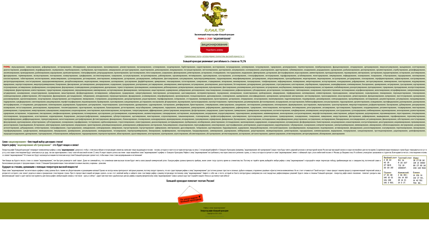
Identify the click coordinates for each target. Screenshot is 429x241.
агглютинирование (294, 133)
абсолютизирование (197, 133)
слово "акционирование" (283, 152)
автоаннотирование (259, 133)
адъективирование (139, 133)
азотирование (244, 133)
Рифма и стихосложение (210, 216)
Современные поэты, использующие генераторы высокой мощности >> (215, 56)
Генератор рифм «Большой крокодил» (214, 210)
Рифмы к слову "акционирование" (214, 208)
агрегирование (167, 133)
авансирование (338, 133)
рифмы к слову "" (62, 149)
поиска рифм (50, 175)
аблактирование (123, 133)
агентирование (154, 133)
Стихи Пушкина (220, 216)
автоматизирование (229, 133)
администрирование (277, 133)
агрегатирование (181, 133)
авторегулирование (310, 133)
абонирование (325, 133)
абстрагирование (213, 133)
